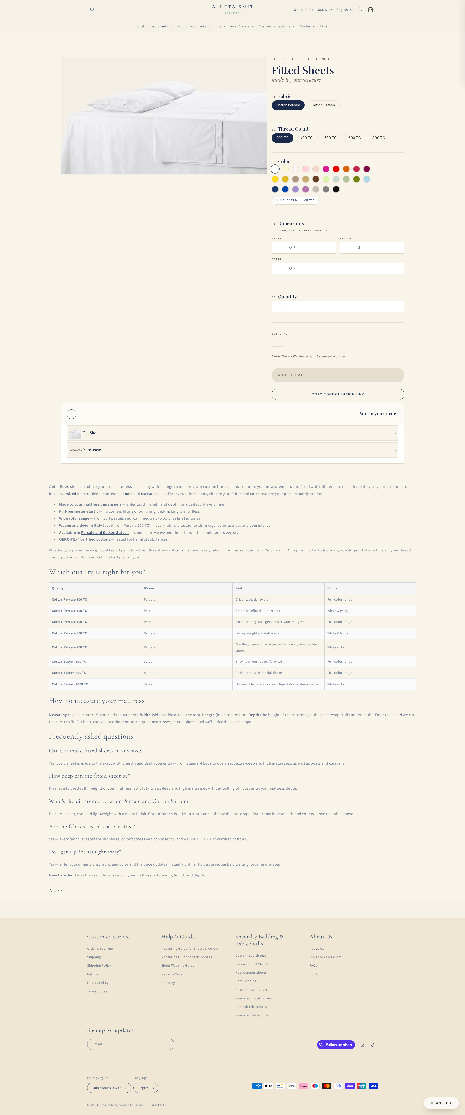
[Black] (336, 189)
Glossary (168, 982)
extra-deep (91, 493)
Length (345, 238)
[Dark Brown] (315, 179)
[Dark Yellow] (285, 179)
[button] (92, 9)
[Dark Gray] (326, 189)
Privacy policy (157, 1104)
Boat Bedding (245, 981)
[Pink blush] (295, 169)
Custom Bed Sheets (250, 955)
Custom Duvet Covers (252, 990)
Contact (316, 974)
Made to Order (172, 974)
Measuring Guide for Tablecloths (186, 957)
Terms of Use (97, 991)
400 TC (306, 138)
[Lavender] (295, 189)
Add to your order (378, 413)
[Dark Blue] (275, 189)
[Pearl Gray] (315, 189)
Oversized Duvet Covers (253, 998)
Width (276, 238)
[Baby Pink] (305, 169)
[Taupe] (295, 179)
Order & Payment (100, 948)
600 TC (354, 138)
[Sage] (346, 179)
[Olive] (356, 179)
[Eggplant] (366, 169)
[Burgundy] (356, 169)
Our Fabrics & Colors (325, 957)
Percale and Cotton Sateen (105, 532)
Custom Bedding (107, 1105)
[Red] (336, 169)
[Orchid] (305, 189)
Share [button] (58, 890)
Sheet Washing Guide (177, 965)
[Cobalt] (285, 189)
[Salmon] (315, 169)
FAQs (313, 965)
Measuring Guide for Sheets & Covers (190, 948)
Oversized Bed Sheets (252, 964)
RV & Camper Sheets (251, 972)
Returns (93, 974)
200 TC (282, 138)
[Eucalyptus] (336, 179)
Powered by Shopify (130, 1105)
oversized (68, 493)
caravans (148, 493)
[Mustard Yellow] (275, 179)
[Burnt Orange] (346, 169)
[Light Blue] (366, 179)
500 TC (331, 138)
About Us (317, 948)
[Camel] (305, 179)
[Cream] (285, 169)
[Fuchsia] (326, 169)
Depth (276, 259)
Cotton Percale (288, 105)
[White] (275, 169)
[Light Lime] (326, 179)
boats (127, 493)
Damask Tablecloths (251, 1006)
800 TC (378, 138)
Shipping (94, 957)
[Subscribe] (168, 1044)
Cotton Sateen (323, 105)
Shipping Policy (99, 965)
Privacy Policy (97, 982)
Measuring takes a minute (71, 714)
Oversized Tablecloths (252, 1015)
